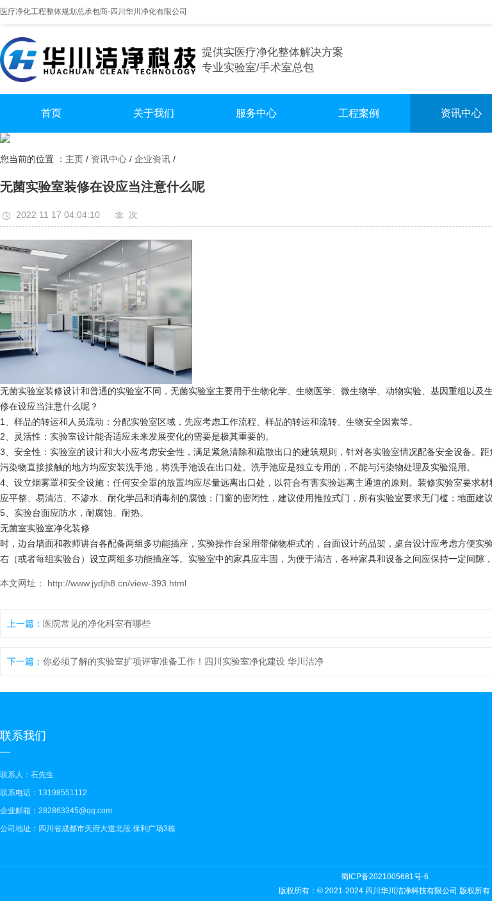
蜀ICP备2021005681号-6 (385, 876)
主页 (74, 159)
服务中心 (256, 113)
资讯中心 (109, 159)
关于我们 (153, 113)
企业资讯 (152, 159)
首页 (51, 113)
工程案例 (358, 113)
